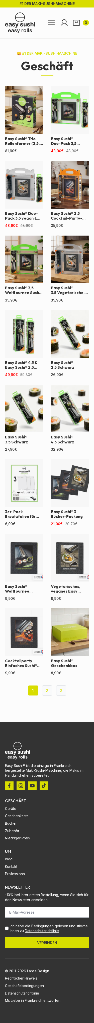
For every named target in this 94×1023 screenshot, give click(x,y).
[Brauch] (44, 785)
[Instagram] (21, 785)
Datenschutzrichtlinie (42, 931)
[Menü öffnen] (51, 22)
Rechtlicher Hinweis (21, 978)
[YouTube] (32, 785)
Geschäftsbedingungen (24, 986)
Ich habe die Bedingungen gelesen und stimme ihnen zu (49, 928)
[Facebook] (9, 785)
